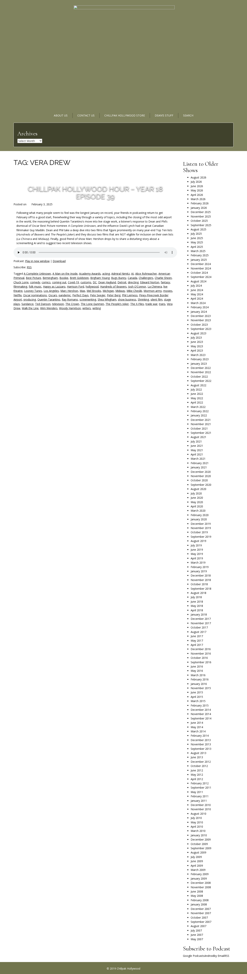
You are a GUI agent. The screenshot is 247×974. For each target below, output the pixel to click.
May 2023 (197, 346)
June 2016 (197, 666)
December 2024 (201, 264)
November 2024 (201, 268)
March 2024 (198, 303)
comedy (35, 282)
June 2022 (197, 394)
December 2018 (201, 575)
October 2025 (199, 220)
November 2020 (201, 476)
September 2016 (201, 662)
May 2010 (197, 822)
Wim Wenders (49, 308)
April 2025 (197, 247)
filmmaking (20, 286)
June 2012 (197, 770)
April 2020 (197, 506)
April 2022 (197, 402)
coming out (59, 282)
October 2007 (199, 917)
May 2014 (197, 727)
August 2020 (198, 489)
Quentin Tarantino (48, 299)
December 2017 (201, 619)
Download (59, 261)
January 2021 (199, 467)
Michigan (108, 291)
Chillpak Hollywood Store (124, 115)
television (58, 304)
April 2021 (197, 454)
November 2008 (201, 887)
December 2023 (201, 316)
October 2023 (199, 324)
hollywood (92, 286)
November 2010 (201, 809)
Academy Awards (90, 273)
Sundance (27, 304)
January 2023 (199, 363)
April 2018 (197, 610)
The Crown (72, 304)
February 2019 (200, 567)
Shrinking (143, 299)
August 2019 (198, 541)
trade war (151, 304)
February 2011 (200, 796)
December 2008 (201, 883)
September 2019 (201, 536)
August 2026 (198, 177)
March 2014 (198, 731)
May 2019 (197, 554)
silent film (156, 299)
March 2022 (198, 407)
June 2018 (197, 601)
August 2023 (198, 333)
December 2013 (201, 740)
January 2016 (199, 684)
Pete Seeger (97, 295)
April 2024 (197, 298)
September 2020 (201, 485)
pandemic (65, 295)
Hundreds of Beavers (113, 286)
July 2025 (196, 233)
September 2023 (201, 329)
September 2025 (201, 225)
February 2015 (200, 705)
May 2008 (197, 896)
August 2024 (198, 281)
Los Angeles (51, 291)
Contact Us (86, 115)
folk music (35, 286)
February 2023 (200, 359)
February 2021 (200, 463)
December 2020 (201, 472)
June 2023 (197, 342)
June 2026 (197, 186)
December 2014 (201, 710)
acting (106, 273)
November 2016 (201, 653)
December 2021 (201, 420)
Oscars (52, 295)
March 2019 (198, 562)
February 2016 (200, 679)
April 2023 (197, 350)
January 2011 (199, 800)
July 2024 (196, 285)
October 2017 (199, 627)
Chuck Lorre (21, 282)
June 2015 (197, 692)
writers (86, 308)
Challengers (146, 278)
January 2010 (199, 835)
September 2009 (201, 848)
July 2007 (196, 930)
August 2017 (198, 632)
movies (167, 291)
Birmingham (50, 278)
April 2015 (197, 697)
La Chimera (155, 286)
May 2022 (197, 398)
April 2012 (197, 779)
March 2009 (198, 870)
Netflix (18, 295)
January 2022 (199, 415)
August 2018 (198, 593)
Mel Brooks (94, 291)
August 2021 (198, 437)
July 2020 (196, 493)
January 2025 (199, 260)
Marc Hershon (69, 291)
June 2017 (197, 636)
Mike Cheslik (134, 291)
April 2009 (197, 865)
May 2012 (197, 774)
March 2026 (198, 199)
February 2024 (200, 307)
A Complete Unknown (37, 273)
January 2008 (199, 904)
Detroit (122, 282)
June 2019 (197, 549)
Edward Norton (149, 282)
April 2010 (197, 826)
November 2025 (201, 216)
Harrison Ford (75, 286)
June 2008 (197, 891)
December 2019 (201, 524)
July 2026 (196, 181)
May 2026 (197, 190)
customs (85, 282)
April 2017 (197, 645)
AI (132, 273)
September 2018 (201, 588)
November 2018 (201, 580)
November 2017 (201, 623)
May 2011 (197, 792)
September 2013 (201, 749)
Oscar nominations (35, 295)
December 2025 (201, 212)
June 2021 (197, 446)
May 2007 (197, 939)
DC (95, 282)
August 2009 (198, 852)
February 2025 (200, 255)
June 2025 (197, 238)
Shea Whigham (107, 299)
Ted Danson (43, 304)
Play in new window (37, 261)
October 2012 (199, 766)
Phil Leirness (130, 295)
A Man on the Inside (65, 273)
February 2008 (200, 900)
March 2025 (198, 251)
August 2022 (198, 385)
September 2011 (201, 787)
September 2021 (201, 433)
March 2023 (198, 355)
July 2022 (196, 389)
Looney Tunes (33, 291)
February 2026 (200, 203)
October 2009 (199, 844)
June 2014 (197, 722)
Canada (132, 278)
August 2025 (198, 229)
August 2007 (198, 926)
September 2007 (201, 922)
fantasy (165, 282)
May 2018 (197, 606)
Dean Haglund (107, 282)
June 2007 (197, 935)
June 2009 (197, 861)
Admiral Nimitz (120, 273)
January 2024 (199, 311)
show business (127, 299)
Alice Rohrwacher (146, 273)
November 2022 (201, 372)
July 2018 (196, 597)
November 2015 (201, 688)
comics (46, 282)
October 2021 (199, 428)
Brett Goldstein (79, 278)
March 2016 (198, 675)
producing (30, 299)
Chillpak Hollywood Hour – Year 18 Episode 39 (95, 192)
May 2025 (197, 242)
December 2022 (201, 368)
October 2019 (199, 532)
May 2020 (197, 502)
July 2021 (196, 441)
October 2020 (199, 480)
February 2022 (200, 411)
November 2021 (201, 424)
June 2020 (197, 497)
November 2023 (201, 320)
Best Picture (33, 278)
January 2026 (199, 208)
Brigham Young (100, 278)
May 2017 (197, 640)
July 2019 (196, 545)
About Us (61, 115)
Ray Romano (70, 299)
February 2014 (200, 735)
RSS (29, 267)
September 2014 (201, 718)
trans (162, 304)
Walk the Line (30, 308)
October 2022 (199, 376)
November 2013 (201, 744)
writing (96, 308)
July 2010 (196, 818)
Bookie (63, 278)
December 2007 (201, 909)
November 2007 (201, 913)
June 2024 (197, 290)
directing (133, 282)
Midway (120, 291)
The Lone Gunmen (92, 304)
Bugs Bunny (118, 278)
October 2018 (199, 584)
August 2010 (198, 813)
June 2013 (197, 757)
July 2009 (196, 857)
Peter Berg (113, 295)
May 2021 (197, 450)
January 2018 (199, 614)
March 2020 (198, 510)
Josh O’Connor (137, 286)
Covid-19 (73, 282)
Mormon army (153, 291)
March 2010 (198, 831)
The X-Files (137, 304)
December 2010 (201, 805)
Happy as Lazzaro (54, 286)
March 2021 (198, 458)
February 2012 (200, 783)
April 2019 (197, 558)
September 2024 (201, 277)
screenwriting (88, 299)
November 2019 (201, 528)
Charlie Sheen (163, 278)
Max (82, 291)
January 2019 (199, 571)
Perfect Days (80, 295)
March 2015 (198, 701)
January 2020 (199, 519)
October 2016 (199, 658)
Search (188, 115)
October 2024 (199, 272)
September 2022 (201, 381)
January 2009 (199, 878)
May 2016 (197, 671)
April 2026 (197, 195)
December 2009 (201, 839)
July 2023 (196, 337)
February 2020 (200, 515)
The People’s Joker (117, 304)
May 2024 (197, 294)
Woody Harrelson (70, 308)
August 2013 (198, 753)
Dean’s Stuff (164, 115)
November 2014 (201, 714)
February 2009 (200, 874)
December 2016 (201, 649)
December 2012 (201, 761)
